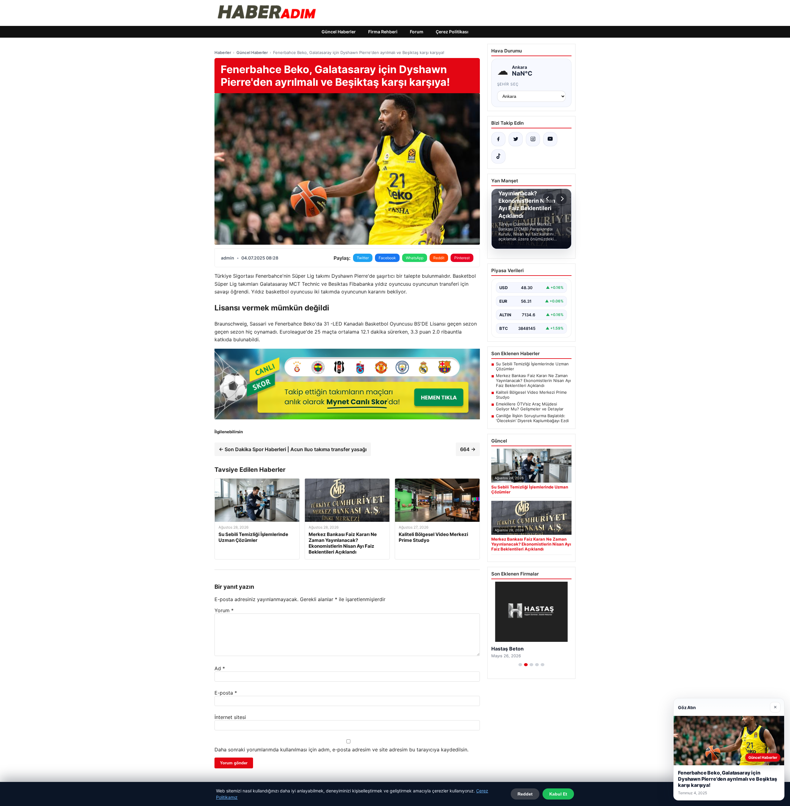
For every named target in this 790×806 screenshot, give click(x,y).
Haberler (222, 52)
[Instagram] (533, 139)
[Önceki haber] (548, 198)
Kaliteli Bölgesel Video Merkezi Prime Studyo (531, 395)
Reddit (438, 258)
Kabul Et (558, 793)
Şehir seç (508, 84)
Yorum (224, 610)
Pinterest (462, 258)
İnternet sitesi (230, 717)
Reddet (525, 793)
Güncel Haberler (339, 31)
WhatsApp (414, 258)
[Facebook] (498, 139)
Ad (219, 668)
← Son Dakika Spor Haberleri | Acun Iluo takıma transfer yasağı (293, 449)
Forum (416, 31)
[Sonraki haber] (561, 198)
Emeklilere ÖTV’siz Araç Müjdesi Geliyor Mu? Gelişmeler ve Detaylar (529, 406)
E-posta (225, 693)
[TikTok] (498, 156)
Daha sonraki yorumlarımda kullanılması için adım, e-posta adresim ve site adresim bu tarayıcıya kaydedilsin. (341, 749)
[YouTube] (550, 139)
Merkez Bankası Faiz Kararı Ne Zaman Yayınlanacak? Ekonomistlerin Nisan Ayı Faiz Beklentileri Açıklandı (533, 380)
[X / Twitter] (516, 139)
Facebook (387, 258)
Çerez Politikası (452, 31)
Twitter (363, 258)
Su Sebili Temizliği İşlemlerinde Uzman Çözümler (532, 366)
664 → (468, 449)
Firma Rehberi (382, 31)
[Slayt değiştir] (520, 664)
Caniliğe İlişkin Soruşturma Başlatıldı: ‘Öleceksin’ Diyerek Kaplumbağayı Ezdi (532, 418)
